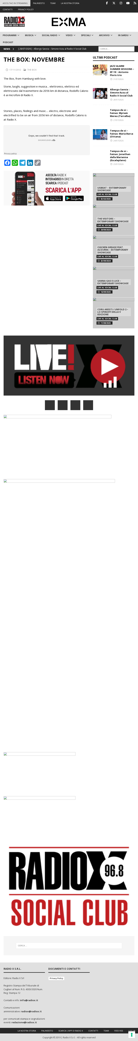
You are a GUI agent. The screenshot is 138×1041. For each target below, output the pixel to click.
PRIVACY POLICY (26, 9)
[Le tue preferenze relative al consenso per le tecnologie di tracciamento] (131, 1034)
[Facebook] (107, 3)
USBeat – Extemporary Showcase (111, 189)
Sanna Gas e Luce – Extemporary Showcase (112, 282)
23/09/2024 (106, 261)
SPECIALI (86, 35)
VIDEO (69, 35)
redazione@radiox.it (24, 1022)
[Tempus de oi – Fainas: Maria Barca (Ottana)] (100, 134)
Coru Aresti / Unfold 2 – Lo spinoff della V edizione (112, 312)
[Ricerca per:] (116, 48)
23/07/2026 (118, 164)
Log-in (131, 1030)
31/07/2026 (118, 79)
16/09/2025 (106, 292)
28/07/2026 (118, 99)
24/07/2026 (118, 140)
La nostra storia (27, 1030)
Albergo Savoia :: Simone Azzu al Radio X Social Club (121, 92)
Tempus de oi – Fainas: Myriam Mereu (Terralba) (120, 113)
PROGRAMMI (10, 35)
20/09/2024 (106, 229)
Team (106, 1030)
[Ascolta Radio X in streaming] (69, 393)
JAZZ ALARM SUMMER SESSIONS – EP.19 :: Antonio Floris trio (122, 70)
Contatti (93, 1030)
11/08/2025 (106, 323)
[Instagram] (121, 3)
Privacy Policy (56, 978)
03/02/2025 (106, 199)
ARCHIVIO (104, 35)
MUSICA (29, 35)
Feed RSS (118, 1030)
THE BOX (32, 69)
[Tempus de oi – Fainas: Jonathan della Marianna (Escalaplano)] (100, 155)
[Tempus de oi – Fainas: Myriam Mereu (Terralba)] (100, 114)
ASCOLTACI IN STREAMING (15, 3)
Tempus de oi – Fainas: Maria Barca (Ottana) (121, 133)
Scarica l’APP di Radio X (70, 1030)
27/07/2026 (118, 120)
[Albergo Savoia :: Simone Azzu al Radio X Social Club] (100, 93)
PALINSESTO (39, 3)
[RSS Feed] (135, 3)
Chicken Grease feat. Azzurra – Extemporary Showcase (112, 250)
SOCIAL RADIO (49, 35)
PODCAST (8, 42)
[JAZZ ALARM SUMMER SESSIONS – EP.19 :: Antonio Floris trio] (100, 69)
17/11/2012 (15, 69)
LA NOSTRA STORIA (70, 3)
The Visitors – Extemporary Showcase (112, 220)
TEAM (53, 3)
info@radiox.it (29, 1000)
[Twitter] (114, 3)
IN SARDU (123, 35)
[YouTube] (88, 405)
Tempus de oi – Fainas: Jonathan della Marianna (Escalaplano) (120, 155)
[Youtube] (128, 3)
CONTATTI (8, 9)
